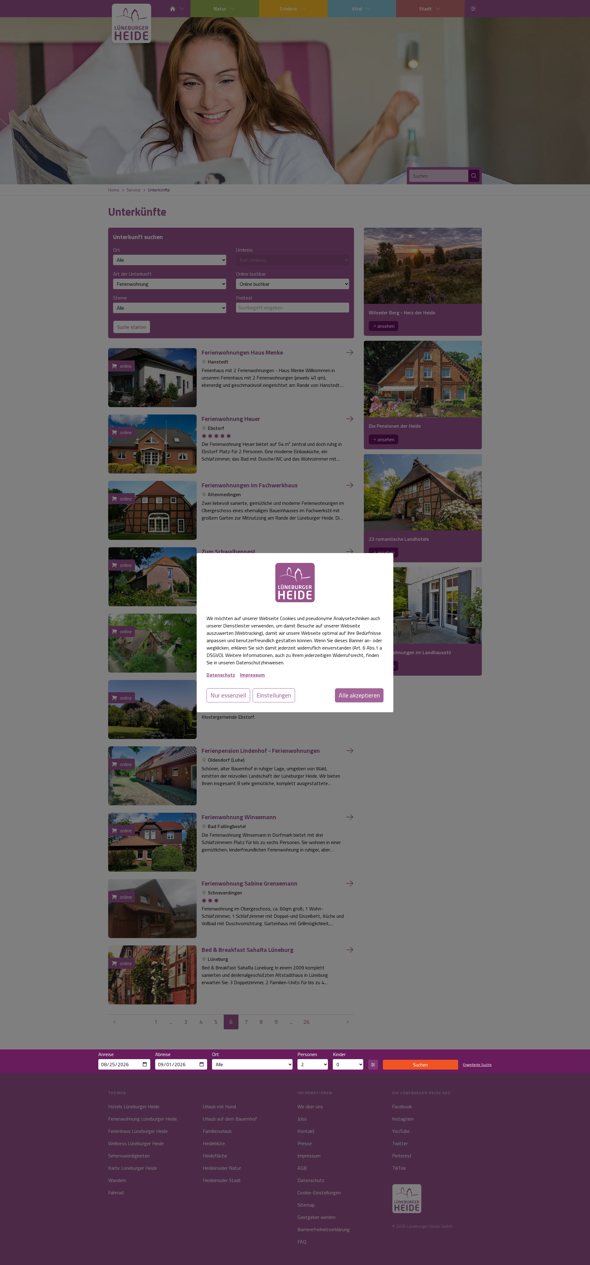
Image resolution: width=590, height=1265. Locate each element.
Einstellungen (274, 695)
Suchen (420, 1064)
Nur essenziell (228, 695)
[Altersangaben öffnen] (373, 1065)
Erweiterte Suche (477, 1064)
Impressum (252, 674)
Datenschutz (220, 674)
